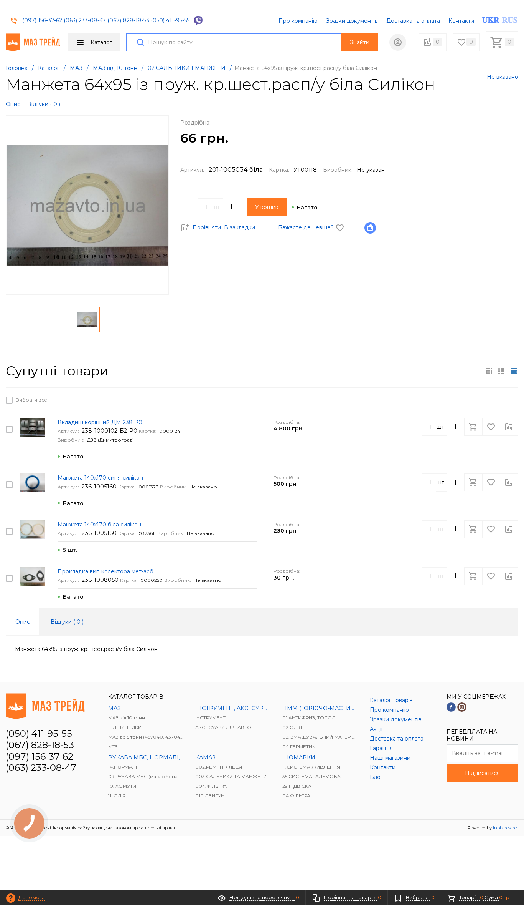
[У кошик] (474, 399)
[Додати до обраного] (492, 399)
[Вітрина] (489, 371)
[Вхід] (397, 42)
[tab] (22, 622)
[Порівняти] (509, 399)
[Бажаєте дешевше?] (372, 227)
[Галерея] (501, 371)
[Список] (513, 371)
